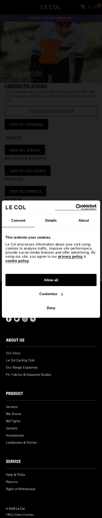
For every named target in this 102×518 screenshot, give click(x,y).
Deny (51, 308)
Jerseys (12, 407)
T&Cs (9, 514)
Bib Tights (13, 421)
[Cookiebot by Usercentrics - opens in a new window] (76, 207)
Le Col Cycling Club (20, 360)
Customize (48, 294)
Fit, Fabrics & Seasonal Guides (28, 375)
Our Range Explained (21, 367)
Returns (12, 482)
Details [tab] (51, 220)
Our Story (13, 353)
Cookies (28, 514)
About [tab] (84, 220)
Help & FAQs (15, 475)
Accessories (15, 435)
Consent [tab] (18, 220)
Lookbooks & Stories (21, 443)
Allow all (51, 280)
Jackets (11, 428)
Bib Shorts (13, 414)
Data (18, 514)
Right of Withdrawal (20, 489)
